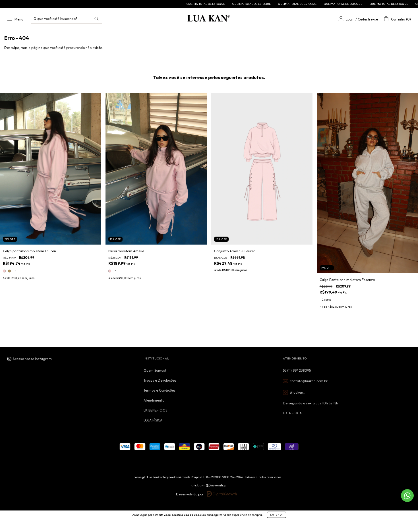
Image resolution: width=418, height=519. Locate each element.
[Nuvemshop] (209, 486)
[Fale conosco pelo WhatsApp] (407, 495)
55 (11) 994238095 (297, 370)
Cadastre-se (368, 19)
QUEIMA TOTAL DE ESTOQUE (169, 4)
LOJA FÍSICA (153, 420)
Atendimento (154, 400)
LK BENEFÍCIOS (155, 410)
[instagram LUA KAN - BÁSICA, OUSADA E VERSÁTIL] (29, 359)
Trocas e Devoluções (160, 380)
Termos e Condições (159, 390)
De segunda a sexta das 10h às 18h (310, 403)
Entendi (276, 514)
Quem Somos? (155, 370)
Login (350, 19)
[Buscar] (96, 19)
